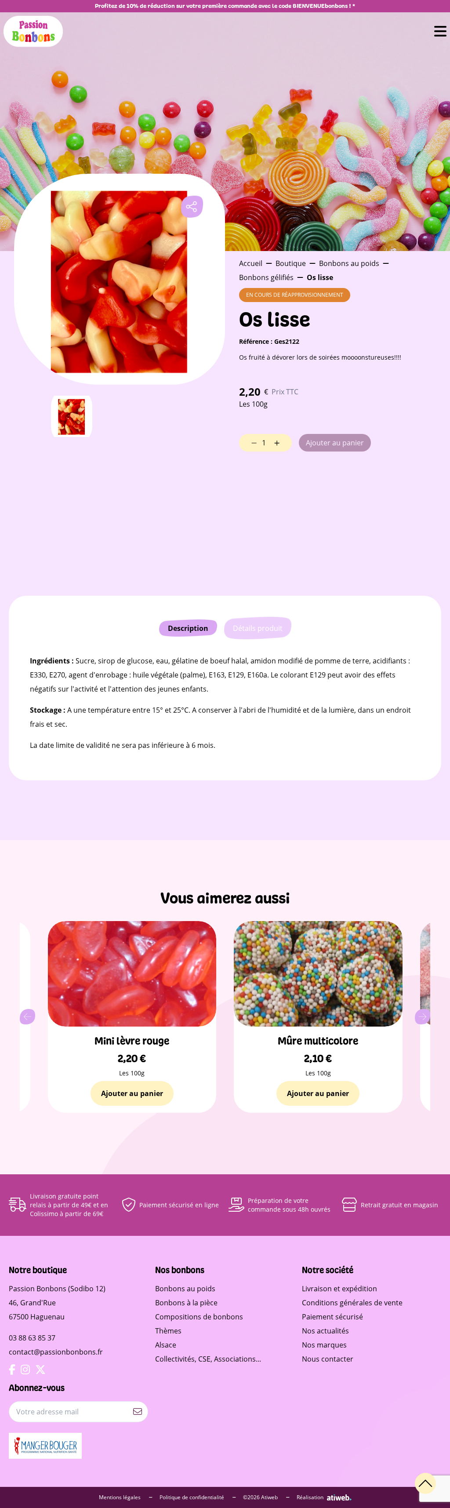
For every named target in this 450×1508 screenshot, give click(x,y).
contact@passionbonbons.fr (56, 1352)
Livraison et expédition (339, 1288)
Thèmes (168, 1331)
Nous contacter (327, 1359)
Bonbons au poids (349, 263)
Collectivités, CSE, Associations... (208, 1359)
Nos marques (324, 1345)
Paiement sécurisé (332, 1317)
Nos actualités (325, 1331)
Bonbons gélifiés (266, 277)
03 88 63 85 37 (32, 1338)
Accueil (250, 263)
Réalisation (310, 1497)
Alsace (165, 1345)
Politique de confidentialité (192, 1497)
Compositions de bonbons (199, 1317)
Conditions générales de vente (352, 1303)
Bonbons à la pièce (186, 1303)
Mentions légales (120, 1497)
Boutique (291, 263)
